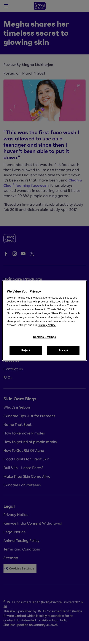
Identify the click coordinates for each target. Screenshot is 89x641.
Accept (63, 350)
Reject (25, 350)
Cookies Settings (44, 337)
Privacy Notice (47, 325)
